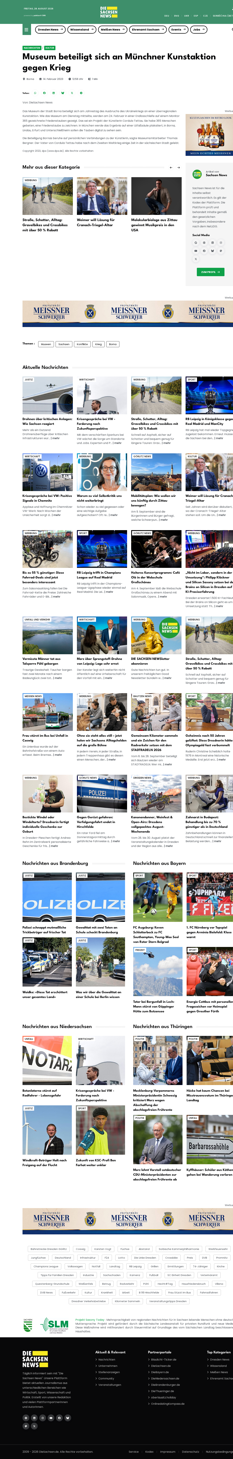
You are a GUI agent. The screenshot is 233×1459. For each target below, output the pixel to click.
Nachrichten (32, 47)
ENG (176, 15)
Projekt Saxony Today (90, 1320)
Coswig (80, 1249)
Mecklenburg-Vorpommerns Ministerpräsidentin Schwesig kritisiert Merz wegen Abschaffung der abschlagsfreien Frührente (155, 1100)
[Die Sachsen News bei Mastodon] (26, 1426)
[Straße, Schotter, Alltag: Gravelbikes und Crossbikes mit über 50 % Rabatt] (48, 196)
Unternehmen (107, 1366)
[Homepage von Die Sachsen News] (26, 1417)
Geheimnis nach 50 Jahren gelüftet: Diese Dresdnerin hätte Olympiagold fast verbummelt (209, 740)
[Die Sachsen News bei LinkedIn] (34, 1417)
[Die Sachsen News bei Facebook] (59, 1417)
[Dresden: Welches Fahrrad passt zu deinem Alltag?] (48, 549)
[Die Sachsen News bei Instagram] (42, 1417)
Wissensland (79, 30)
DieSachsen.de (161, 1366)
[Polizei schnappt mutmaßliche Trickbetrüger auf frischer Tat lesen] (47, 897)
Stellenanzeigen (109, 1372)
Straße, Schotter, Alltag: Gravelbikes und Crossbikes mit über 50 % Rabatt (45, 225)
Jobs (196, 30)
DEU (166, 15)
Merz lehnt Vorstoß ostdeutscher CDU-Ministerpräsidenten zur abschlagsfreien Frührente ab (157, 1174)
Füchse (125, 1249)
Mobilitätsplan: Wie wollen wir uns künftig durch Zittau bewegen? (153, 500)
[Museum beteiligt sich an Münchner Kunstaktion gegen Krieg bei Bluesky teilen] (62, 92)
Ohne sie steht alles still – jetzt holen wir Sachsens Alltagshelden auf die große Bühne (102, 740)
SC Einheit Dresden (179, 1275)
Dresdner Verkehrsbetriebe (89, 1301)
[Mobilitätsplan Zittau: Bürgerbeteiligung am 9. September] (156, 472)
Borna (30, 79)
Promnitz (222, 1257)
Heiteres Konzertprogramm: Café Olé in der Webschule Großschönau (155, 577)
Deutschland (63, 1257)
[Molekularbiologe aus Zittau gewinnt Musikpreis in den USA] (156, 196)
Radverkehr (127, 1284)
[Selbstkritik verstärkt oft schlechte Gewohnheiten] (102, 472)
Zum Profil (208, 272)
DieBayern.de (160, 1372)
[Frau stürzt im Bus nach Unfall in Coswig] (48, 712)
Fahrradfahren (209, 1292)
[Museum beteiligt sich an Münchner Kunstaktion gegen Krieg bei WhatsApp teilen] (35, 92)
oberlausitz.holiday (163, 1397)
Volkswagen (75, 1266)
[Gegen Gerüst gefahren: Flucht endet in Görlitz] (102, 793)
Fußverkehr (69, 1292)
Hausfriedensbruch (194, 1284)
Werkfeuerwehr (218, 1249)
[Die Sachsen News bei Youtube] (51, 1417)
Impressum (167, 1452)
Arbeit (126, 1292)
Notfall (96, 1266)
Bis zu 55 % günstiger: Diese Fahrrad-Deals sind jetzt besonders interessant (43, 577)
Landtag (115, 1266)
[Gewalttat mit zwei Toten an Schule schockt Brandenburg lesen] (100, 897)
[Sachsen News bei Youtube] (195, 250)
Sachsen (64, 344)
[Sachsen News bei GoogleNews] (195, 242)
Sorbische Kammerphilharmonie (179, 1249)
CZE (205, 15)
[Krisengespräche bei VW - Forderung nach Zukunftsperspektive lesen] (100, 1060)
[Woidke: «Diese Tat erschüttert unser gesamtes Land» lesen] (47, 962)
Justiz (29, 379)
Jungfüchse (38, 1257)
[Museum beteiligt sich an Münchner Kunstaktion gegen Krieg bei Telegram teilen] (81, 92)
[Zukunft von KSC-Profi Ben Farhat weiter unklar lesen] (100, 1130)
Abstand (144, 1249)
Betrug (106, 1284)
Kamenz (135, 1275)
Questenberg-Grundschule (52, 1284)
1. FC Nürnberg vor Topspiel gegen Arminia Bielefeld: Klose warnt (209, 932)
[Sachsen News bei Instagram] (220, 242)
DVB (204, 1257)
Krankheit (107, 1292)
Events (176, 30)
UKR (186, 15)
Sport (192, 379)
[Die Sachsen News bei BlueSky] (67, 1417)
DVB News (46, 1292)
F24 (107, 1257)
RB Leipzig (135, 1266)
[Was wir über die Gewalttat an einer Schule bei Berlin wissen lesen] (100, 962)
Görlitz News (142, 456)
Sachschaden (112, 1275)
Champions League (46, 1266)
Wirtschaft (87, 379)
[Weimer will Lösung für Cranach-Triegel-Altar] (102, 196)
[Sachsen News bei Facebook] (204, 250)
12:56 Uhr (77, 79)
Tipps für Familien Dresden (57, 1275)
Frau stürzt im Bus (179, 1292)
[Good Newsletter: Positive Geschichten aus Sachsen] (156, 635)
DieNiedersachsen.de (165, 1378)
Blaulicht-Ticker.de (163, 1359)
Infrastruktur (88, 1257)
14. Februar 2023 (53, 79)
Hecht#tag (165, 1284)
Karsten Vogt (102, 1249)
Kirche (221, 1266)
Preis (190, 1257)
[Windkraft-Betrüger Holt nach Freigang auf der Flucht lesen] (47, 1130)
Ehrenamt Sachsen (145, 30)
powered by (35, 15)
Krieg (98, 344)
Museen (46, 344)
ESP (196, 15)
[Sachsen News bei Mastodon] (220, 250)
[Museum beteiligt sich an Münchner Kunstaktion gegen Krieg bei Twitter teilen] (72, 92)
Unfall (29, 1039)
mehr (56, 438)
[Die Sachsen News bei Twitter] (34, 1426)
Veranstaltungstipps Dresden (168, 1301)
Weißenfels (86, 1284)
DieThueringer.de (162, 1391)
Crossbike (171, 1257)
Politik (139, 1039)
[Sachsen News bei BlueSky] (212, 250)
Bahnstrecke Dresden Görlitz (49, 1249)
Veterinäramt (209, 1275)
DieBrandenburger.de (165, 1385)
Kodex (149, 1452)
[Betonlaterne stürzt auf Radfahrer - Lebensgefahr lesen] (47, 1060)
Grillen (154, 1266)
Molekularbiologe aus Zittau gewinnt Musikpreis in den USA (154, 225)
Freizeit (140, 950)
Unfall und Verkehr (37, 619)
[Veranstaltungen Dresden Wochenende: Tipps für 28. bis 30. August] (156, 793)
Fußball (153, 1275)
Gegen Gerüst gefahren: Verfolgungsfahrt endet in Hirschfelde (96, 822)
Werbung (31, 180)
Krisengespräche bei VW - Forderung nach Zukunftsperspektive (96, 424)
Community (106, 1378)
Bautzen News (142, 696)
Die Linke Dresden (145, 1257)
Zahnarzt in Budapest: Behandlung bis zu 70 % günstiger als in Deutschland (207, 822)
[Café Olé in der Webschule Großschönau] (156, 549)
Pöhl (146, 1284)
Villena (219, 1284)
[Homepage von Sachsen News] (204, 242)
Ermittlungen (176, 1266)
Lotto (121, 1257)
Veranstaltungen (109, 1385)
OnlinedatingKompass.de (168, 1404)
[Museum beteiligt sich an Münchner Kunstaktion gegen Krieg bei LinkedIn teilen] (53, 92)
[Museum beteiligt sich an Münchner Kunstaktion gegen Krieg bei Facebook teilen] (44, 92)
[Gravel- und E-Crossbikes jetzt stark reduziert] (156, 395)
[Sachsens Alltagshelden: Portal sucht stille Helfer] (102, 712)
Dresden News (48, 30)
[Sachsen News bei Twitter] (195, 259)
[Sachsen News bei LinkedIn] (212, 242)
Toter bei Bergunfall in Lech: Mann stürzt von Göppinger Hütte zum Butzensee (153, 1006)
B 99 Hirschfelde (149, 1292)
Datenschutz (190, 1452)
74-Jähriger (200, 1266)
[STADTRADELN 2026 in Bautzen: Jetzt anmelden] (156, 712)
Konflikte (82, 344)
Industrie (88, 1275)
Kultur (50, 47)
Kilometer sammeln (127, 1301)
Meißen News (110, 30)
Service (134, 1452)
